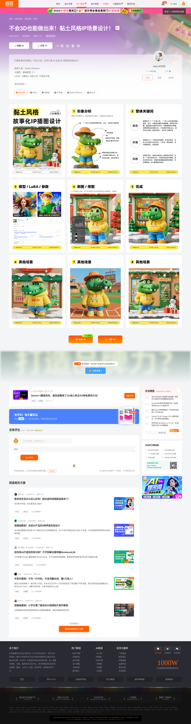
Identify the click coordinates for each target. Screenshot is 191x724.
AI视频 (99, 667)
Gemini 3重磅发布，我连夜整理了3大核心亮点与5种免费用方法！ (65, 395)
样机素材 (39, 709)
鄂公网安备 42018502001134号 (116, 719)
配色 (23, 709)
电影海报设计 (50, 712)
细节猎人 (76, 670)
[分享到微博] (68, 46)
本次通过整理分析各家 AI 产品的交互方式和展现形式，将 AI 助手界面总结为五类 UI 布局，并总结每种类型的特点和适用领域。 (62, 531)
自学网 (171, 709)
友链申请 (122, 663)
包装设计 (90, 707)
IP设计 (56, 707)
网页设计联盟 (147, 709)
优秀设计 (154, 709)
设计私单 (108, 709)
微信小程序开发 (173, 707)
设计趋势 (70, 712)
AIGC (34, 92)
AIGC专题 (76, 653)
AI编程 (25, 591)
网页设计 (52, 707)
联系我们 (122, 656)
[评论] (77, 449)
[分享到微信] (62, 46)
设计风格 (94, 712)
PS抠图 (150, 707)
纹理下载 (161, 707)
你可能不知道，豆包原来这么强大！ (28, 503)
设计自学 (120, 709)
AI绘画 (47, 92)
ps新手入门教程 (13, 712)
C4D (81, 707)
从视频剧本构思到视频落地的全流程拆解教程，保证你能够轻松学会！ (42, 610)
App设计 (64, 712)
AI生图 (99, 670)
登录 (170, 11)
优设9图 (28, 18)
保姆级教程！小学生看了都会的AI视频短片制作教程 (41, 605)
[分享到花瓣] (78, 46)
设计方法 (99, 712)
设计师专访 (18, 709)
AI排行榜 (99, 660)
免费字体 (106, 707)
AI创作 (131, 498)
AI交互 (25, 538)
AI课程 (99, 663)
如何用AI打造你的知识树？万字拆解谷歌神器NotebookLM (44, 552)
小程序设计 (11, 709)
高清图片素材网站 (137, 707)
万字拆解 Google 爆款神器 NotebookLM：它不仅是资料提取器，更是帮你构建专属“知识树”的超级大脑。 (56, 557)
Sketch (44, 709)
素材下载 (145, 707)
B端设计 (72, 707)
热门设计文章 (45, 707)
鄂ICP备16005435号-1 (103, 719)
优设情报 (149, 391)
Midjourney (24, 707)
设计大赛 (101, 707)
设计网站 (141, 709)
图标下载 (20, 712)
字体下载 (167, 707)
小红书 (171, 77)
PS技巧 (96, 709)
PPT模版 (155, 707)
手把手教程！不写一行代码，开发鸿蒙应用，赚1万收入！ (44, 578)
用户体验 (95, 707)
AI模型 (40, 401)
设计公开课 (69, 709)
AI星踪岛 (76, 656)
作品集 (117, 707)
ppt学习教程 (82, 709)
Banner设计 (58, 712)
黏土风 (92, 92)
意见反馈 (122, 667)
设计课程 (76, 663)
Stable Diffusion (75, 92)
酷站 (122, 707)
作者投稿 (122, 660)
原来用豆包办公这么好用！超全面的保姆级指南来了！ (42, 499)
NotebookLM (27, 565)
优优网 (129, 709)
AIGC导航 (17, 707)
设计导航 (76, 660)
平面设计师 (165, 709)
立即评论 (52, 471)
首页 (11, 18)
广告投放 (122, 653)
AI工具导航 (87, 712)
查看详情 (129, 395)
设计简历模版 (43, 712)
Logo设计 (101, 709)
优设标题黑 (112, 707)
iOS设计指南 (90, 709)
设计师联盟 (134, 709)
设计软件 (33, 709)
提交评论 (29, 457)
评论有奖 (26, 36)
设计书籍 (54, 709)
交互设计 (159, 709)
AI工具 (99, 653)
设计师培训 (75, 709)
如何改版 (28, 709)
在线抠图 (176, 709)
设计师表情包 (76, 712)
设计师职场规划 (34, 712)
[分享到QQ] (73, 46)
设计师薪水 (113, 709)
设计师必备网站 (61, 709)
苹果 (125, 707)
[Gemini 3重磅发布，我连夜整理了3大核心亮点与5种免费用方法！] (20, 395)
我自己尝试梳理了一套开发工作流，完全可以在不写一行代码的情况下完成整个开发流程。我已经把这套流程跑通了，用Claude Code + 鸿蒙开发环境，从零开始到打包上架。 (62, 585)
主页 (159, 77)
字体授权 (122, 670)
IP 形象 (59, 92)
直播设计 (66, 707)
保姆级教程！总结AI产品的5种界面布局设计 (37, 525)
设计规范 (130, 707)
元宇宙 (61, 707)
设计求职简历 (26, 712)
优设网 (124, 709)
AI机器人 (99, 656)
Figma (76, 707)
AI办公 (25, 511)
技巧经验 (19, 18)
